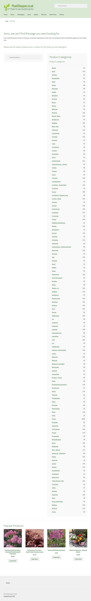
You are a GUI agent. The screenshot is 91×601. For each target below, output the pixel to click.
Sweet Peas (52, 14)
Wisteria (43, 14)
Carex (53, 144)
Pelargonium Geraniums (59, 384)
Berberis (54, 113)
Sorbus (54, 464)
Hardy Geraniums (57, 278)
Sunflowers (55, 474)
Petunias (54, 395)
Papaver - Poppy (57, 377)
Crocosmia (55, 216)
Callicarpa (55, 130)
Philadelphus (56, 398)
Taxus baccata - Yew (58, 481)
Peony (54, 391)
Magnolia (55, 357)
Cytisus (54, 219)
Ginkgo (54, 267)
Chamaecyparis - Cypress (59, 164)
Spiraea (54, 467)
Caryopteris (55, 147)
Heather (54, 281)
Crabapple (55, 212)
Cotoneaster (56, 209)
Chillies (54, 168)
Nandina (54, 371)
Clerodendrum (56, 181)
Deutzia (54, 233)
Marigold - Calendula (58, 364)
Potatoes (55, 422)
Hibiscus (54, 305)
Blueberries (55, 119)
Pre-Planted (55, 429)
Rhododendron (56, 439)
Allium (54, 85)
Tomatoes (55, 484)
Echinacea (55, 240)
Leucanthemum (56, 333)
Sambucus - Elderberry (58, 453)
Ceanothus (55, 154)
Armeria (54, 99)
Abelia (54, 68)
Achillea (54, 75)
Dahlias (54, 226)
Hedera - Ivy (55, 288)
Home (5, 14)
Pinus (53, 415)
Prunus (54, 433)
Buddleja (54, 123)
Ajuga (53, 82)
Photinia (54, 405)
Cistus (54, 175)
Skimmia (54, 460)
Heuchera (55, 302)
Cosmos (54, 202)
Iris (53, 319)
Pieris (53, 412)
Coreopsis (55, 188)
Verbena (54, 491)
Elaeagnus (55, 243)
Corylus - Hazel (56, 199)
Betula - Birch (56, 116)
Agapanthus (55, 78)
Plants (54, 419)
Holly (53, 309)
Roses (12, 14)
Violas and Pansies (57, 501)
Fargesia (54, 254)
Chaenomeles (56, 161)
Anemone (55, 88)
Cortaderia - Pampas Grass (60, 195)
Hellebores (55, 295)
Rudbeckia (55, 446)
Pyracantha (55, 436)
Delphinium (55, 230)
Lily (53, 343)
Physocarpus (56, 408)
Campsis (54, 140)
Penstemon (55, 388)
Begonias (55, 109)
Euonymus (55, 250)
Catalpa (54, 150)
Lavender (54, 329)
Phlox (53, 402)
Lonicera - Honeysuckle (59, 350)
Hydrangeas (21, 14)
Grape (54, 271)
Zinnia (54, 512)
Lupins (54, 353)
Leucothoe (55, 336)
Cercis (54, 157)
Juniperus (55, 322)
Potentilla (55, 426)
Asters (54, 102)
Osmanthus (55, 374)
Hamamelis (55, 274)
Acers (29, 14)
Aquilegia (54, 95)
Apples (36, 14)
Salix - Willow (56, 450)
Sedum (54, 457)
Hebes (54, 285)
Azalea (54, 106)
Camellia (54, 137)
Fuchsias (54, 261)
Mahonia (54, 360)
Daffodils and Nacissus (58, 223)
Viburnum (55, 495)
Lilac (53, 340)
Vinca (53, 498)
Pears (53, 381)
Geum (53, 264)
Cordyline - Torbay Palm (59, 185)
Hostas (62, 14)
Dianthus (54, 236)
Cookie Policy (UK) (9, 596)
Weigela (54, 505)
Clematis (54, 178)
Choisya (54, 171)
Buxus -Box (55, 126)
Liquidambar (55, 346)
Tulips (54, 488)
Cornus (54, 192)
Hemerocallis (56, 298)
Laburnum (55, 326)
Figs (53, 257)
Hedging (54, 291)
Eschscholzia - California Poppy (61, 247)
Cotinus (54, 206)
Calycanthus (55, 133)
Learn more (13, 561)
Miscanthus (55, 367)
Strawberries (56, 470)
